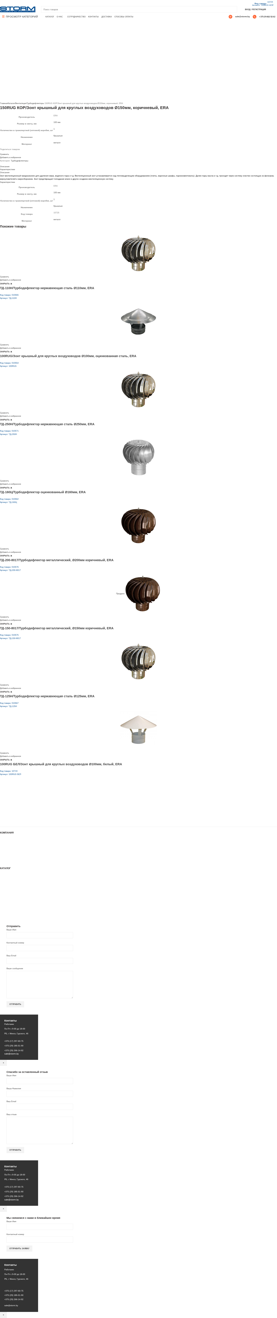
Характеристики (7, 169)
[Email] (5, 3)
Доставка (4, 858)
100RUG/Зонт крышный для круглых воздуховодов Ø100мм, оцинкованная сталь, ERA (68, 356)
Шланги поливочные (9, 915)
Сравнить (4, 154)
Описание (5, 166)
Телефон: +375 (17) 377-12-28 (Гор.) (22, 812)
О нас (2, 844)
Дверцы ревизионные (10, 907)
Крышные (58, 136)
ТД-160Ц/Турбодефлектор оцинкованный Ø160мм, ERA (43, 492)
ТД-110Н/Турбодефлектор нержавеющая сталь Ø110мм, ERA (47, 288)
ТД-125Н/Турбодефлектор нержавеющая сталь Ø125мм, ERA (47, 696)
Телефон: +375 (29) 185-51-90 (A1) (21, 804)
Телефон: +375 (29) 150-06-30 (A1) (21, 800)
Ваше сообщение (14, 968)
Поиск (233, 9)
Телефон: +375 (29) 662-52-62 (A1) (21, 796)
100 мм (57, 122)
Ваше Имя (11, 930)
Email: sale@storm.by (14, 820)
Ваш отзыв (11, 1114)
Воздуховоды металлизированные (16, 888)
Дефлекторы (6, 891)
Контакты (4, 850)
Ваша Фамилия (13, 1088)
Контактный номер (15, 943)
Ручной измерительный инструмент (17, 912)
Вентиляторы (6, 904)
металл (57, 142)
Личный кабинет (7, 853)
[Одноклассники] (8, 3)
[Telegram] (18, 3)
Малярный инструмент (11, 910)
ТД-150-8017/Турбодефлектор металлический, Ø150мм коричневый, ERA (57, 628)
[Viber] (21, 3)
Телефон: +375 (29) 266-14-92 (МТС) (22, 808)
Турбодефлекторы (35, 103)
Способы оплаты (8, 861)
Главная (4, 103)
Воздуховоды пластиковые (12, 885)
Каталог (11, 103)
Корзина (4, 855)
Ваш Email (11, 955)
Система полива (8, 880)
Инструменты (6, 877)
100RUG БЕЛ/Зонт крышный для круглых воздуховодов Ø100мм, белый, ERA (61, 764)
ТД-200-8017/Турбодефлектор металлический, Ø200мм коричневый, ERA (57, 560)
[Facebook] (1, 3)
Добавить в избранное (10, 157)
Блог (2, 847)
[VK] (15, 3)
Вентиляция (21, 103)
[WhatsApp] (11, 3)
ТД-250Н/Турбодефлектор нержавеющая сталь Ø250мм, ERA (47, 424)
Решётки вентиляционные (12, 883)
